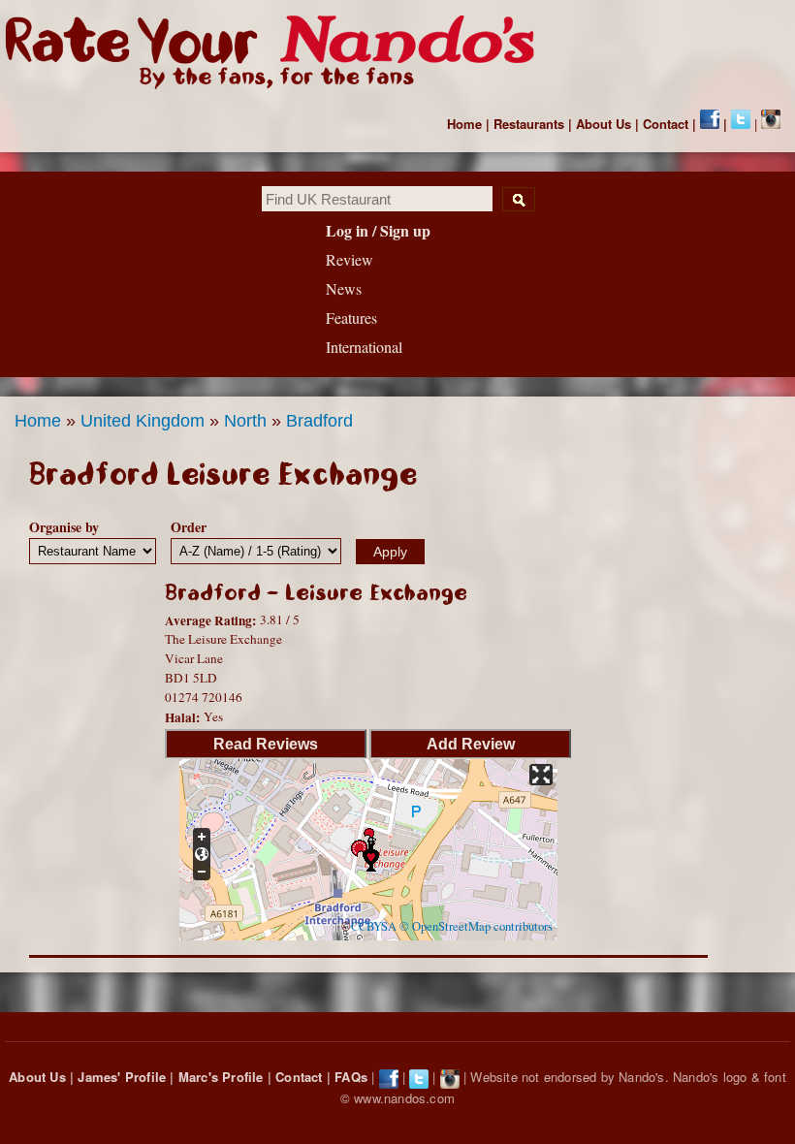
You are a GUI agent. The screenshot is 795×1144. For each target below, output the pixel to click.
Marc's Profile (221, 1076)
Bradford (319, 420)
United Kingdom (142, 420)
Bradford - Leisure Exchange (316, 593)
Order (189, 527)
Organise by (64, 527)
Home (464, 123)
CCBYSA (374, 926)
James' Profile (122, 1076)
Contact (665, 123)
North (245, 420)
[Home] (278, 52)
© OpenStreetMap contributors (476, 926)
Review (349, 259)
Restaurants (528, 123)
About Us (603, 123)
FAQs (350, 1076)
